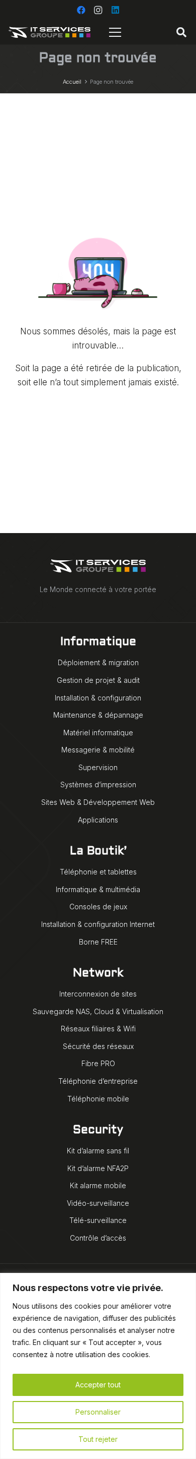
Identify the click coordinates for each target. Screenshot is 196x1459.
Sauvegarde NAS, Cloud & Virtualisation (98, 1011)
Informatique (98, 642)
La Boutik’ (98, 851)
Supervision (98, 767)
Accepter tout (98, 1384)
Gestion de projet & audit (98, 680)
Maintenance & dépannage (98, 715)
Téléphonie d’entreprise (98, 1081)
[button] (181, 32)
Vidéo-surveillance (98, 1203)
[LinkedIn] (115, 10)
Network (98, 973)
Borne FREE (98, 942)
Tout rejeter (98, 1439)
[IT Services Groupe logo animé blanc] (49, 32)
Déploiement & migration (98, 662)
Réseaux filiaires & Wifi (98, 1028)
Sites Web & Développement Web (98, 802)
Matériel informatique (98, 732)
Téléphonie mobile (98, 1098)
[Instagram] (98, 10)
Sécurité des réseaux (98, 1046)
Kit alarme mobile (98, 1185)
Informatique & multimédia (98, 889)
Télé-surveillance (98, 1220)
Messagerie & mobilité (98, 749)
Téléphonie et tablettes (98, 871)
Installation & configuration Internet (98, 924)
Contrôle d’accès (98, 1238)
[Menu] (115, 32)
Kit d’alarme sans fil (98, 1150)
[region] (98, 1366)
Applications (98, 819)
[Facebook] (80, 10)
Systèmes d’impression (98, 784)
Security (98, 1130)
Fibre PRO (98, 1063)
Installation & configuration (98, 697)
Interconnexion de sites (98, 993)
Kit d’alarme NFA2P (98, 1168)
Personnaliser (98, 1412)
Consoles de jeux (98, 906)
